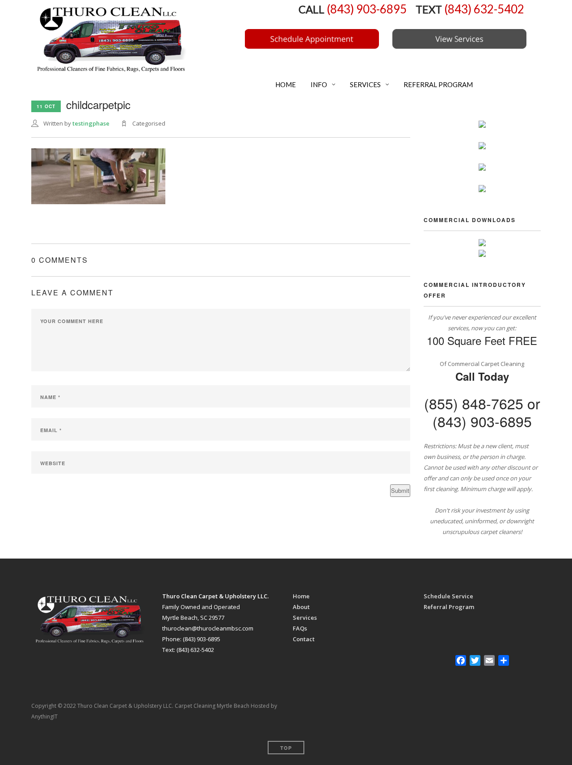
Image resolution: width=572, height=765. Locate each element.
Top (286, 747)
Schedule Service (448, 596)
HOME (285, 84)
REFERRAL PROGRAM (437, 84)
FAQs (300, 628)
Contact (304, 639)
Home (301, 596)
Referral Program (449, 607)
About (301, 607)
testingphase (90, 123)
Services (305, 618)
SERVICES (365, 84)
